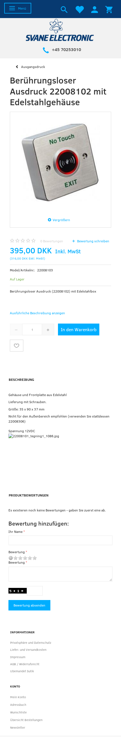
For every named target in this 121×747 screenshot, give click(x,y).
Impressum (17, 657)
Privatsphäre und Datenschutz (30, 642)
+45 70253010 (66, 49)
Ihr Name (15, 531)
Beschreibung (21, 379)
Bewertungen (51, 241)
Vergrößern (61, 219)
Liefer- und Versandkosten (28, 649)
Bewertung (16, 552)
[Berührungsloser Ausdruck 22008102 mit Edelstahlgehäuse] (60, 162)
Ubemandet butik (22, 671)
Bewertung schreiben (92, 241)
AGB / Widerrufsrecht (24, 664)
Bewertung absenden (29, 605)
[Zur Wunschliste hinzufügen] (16, 345)
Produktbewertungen (28, 495)
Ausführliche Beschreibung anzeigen (37, 313)
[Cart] (109, 9)
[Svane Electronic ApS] (60, 29)
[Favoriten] (79, 9)
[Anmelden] (94, 9)
